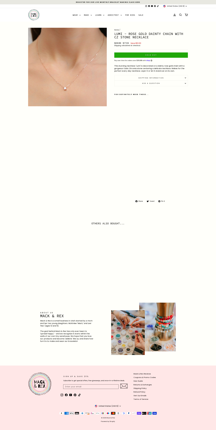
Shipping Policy (140, 388)
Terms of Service (141, 399)
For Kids (130, 15)
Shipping (117, 45)
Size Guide (138, 381)
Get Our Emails (140, 395)
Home (116, 30)
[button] (124, 386)
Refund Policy (139, 392)
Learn (99, 15)
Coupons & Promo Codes (145, 377)
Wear (76, 15)
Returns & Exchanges (143, 384)
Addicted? (114, 15)
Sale (140, 15)
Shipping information (151, 78)
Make (87, 15)
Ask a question (151, 83)
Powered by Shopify (108, 421)
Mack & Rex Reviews (142, 374)
